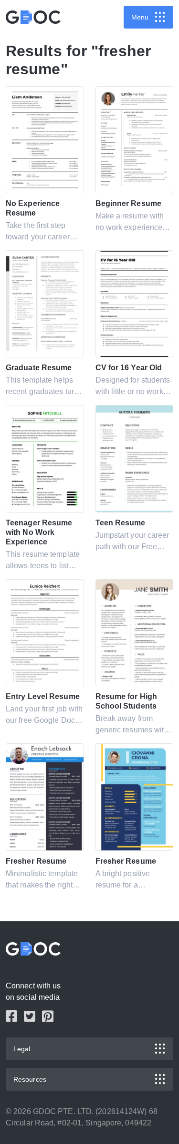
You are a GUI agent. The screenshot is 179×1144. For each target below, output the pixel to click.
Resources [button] (29, 1079)
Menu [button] (139, 17)
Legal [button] (22, 1049)
